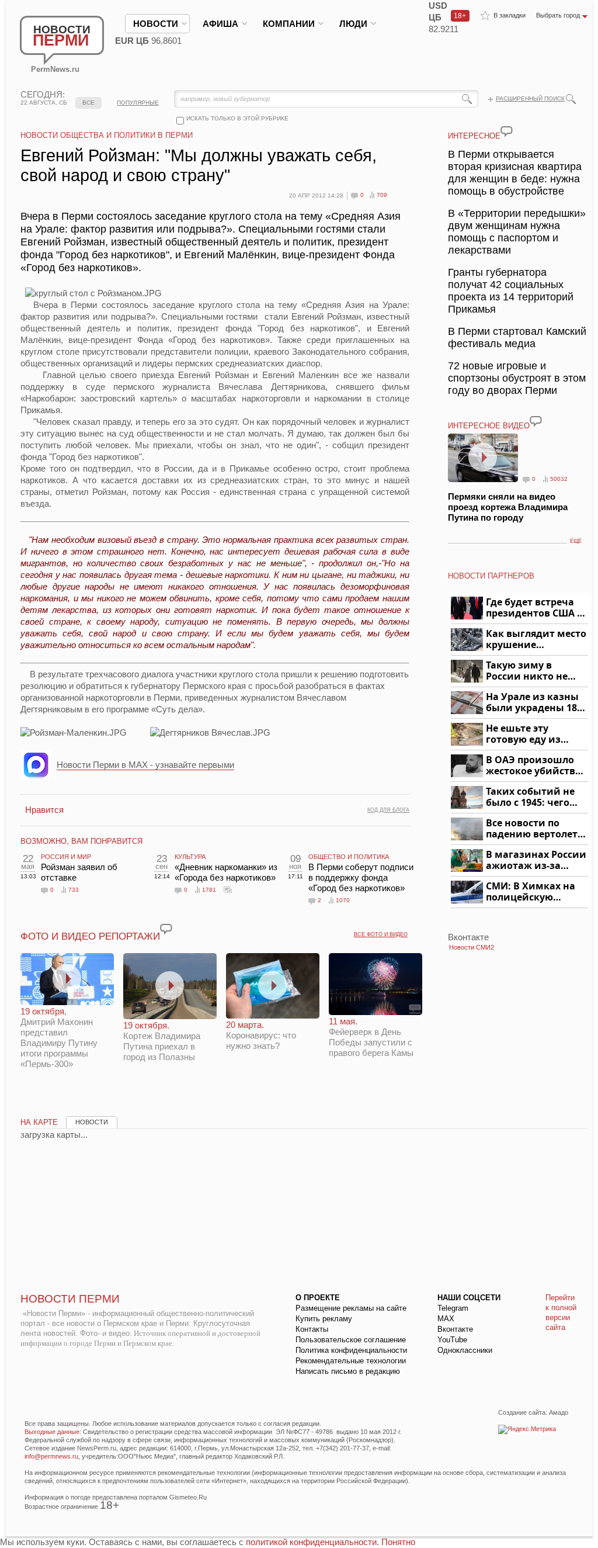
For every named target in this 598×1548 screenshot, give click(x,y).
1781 (209, 889)
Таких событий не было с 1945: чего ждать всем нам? (530, 797)
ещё (576, 541)
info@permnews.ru (51, 1456)
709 (382, 195)
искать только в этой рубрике (237, 118)
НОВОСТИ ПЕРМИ (70, 1299)
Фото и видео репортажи (90, 936)
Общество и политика (348, 856)
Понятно (398, 1542)
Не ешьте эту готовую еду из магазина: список (530, 734)
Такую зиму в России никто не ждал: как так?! (527, 671)
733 (73, 889)
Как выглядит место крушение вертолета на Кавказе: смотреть (536, 639)
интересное (474, 135)
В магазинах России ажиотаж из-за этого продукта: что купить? (536, 860)
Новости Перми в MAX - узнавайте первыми (145, 765)
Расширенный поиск (530, 98)
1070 (343, 900)
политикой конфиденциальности (311, 1542)
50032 (559, 479)
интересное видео (489, 425)
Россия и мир (66, 856)
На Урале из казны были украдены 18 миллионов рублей (533, 702)
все (88, 102)
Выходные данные (52, 1431)
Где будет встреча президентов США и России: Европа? (535, 608)
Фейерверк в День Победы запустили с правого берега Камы (371, 1037)
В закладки (509, 15)
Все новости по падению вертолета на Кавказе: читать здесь (534, 829)
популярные (138, 102)
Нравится (44, 810)
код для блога (388, 810)
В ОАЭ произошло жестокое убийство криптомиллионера (535, 765)
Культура (190, 856)
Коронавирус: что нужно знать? (261, 1035)
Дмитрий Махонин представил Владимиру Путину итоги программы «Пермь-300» (59, 1037)
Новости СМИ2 (471, 947)
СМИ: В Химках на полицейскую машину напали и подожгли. (531, 892)
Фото (228, 889)
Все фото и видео (381, 934)
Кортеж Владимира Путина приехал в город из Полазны (161, 1041)
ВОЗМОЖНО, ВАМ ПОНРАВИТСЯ (81, 841)
